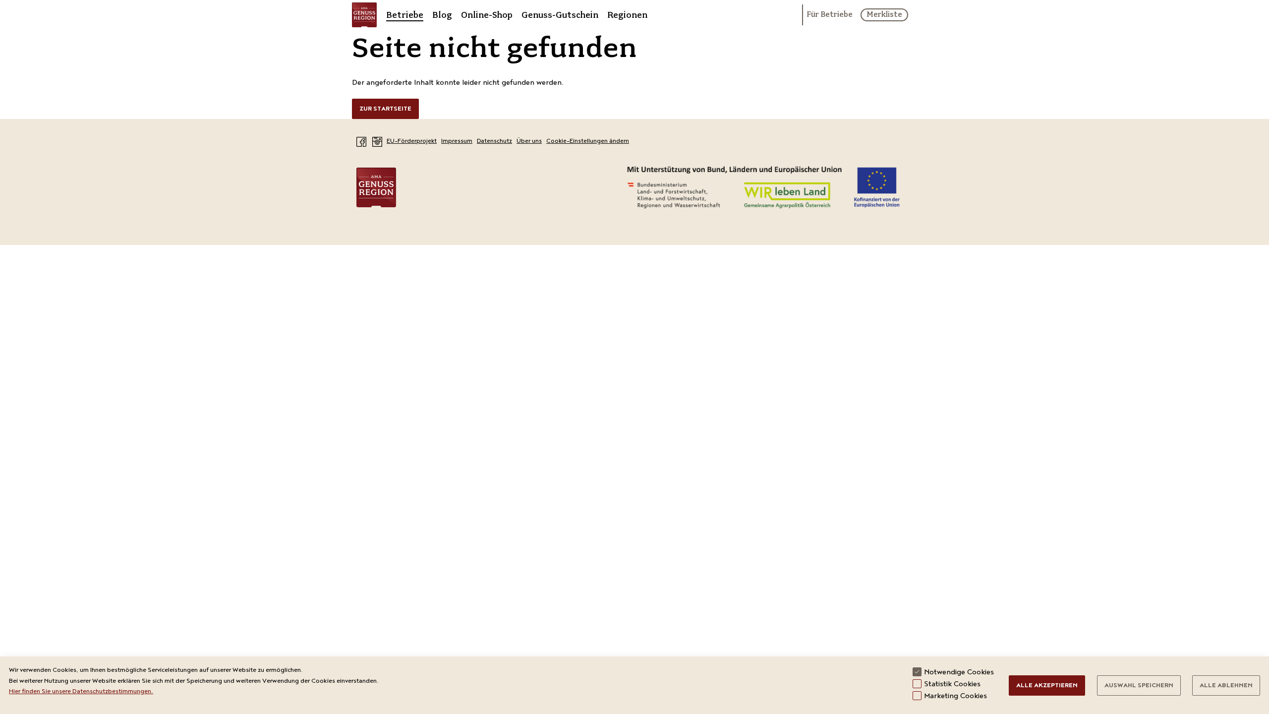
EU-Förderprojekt (412, 141)
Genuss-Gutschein (559, 14)
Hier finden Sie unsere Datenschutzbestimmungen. (81, 692)
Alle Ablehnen (1226, 686)
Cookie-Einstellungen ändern (587, 141)
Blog (442, 14)
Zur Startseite (385, 109)
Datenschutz (494, 141)
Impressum (456, 141)
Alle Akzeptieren (1047, 686)
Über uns (529, 141)
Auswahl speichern (1138, 686)
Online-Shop (487, 14)
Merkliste (884, 14)
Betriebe (404, 14)
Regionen (627, 14)
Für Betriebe (830, 15)
